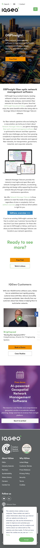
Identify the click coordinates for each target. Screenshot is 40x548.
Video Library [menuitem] (7, 477)
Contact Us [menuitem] (6, 485)
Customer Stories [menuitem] (26, 466)
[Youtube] (4, 498)
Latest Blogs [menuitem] (24, 462)
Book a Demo (20, 347)
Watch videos (20, 266)
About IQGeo (8, 458)
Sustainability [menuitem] (7, 473)
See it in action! (20, 420)
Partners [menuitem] (5, 470)
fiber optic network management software (18, 129)
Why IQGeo (25, 458)
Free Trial (13, 59)
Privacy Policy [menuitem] (25, 473)
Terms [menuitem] (22, 481)
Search (6, 4)
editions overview (9, 204)
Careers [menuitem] (5, 481)
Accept (26, 540)
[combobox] (14, 4)
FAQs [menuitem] (4, 462)
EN (14, 4)
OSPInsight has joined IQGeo (14, 106)
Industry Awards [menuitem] (8, 466)
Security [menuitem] (22, 477)
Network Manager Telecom (12, 126)
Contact (22, 4)
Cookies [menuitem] (22, 485)
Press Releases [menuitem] (25, 470)
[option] (20, 324)
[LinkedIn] (9, 498)
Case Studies (20, 353)
